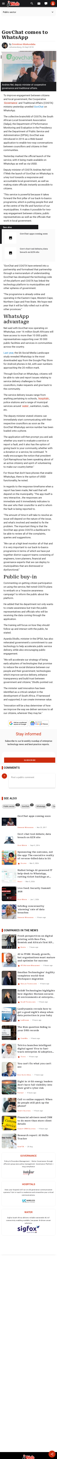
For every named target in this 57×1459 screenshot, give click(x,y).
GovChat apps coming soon (34, 234)
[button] (3, 3)
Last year (8, 352)
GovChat (39, 106)
